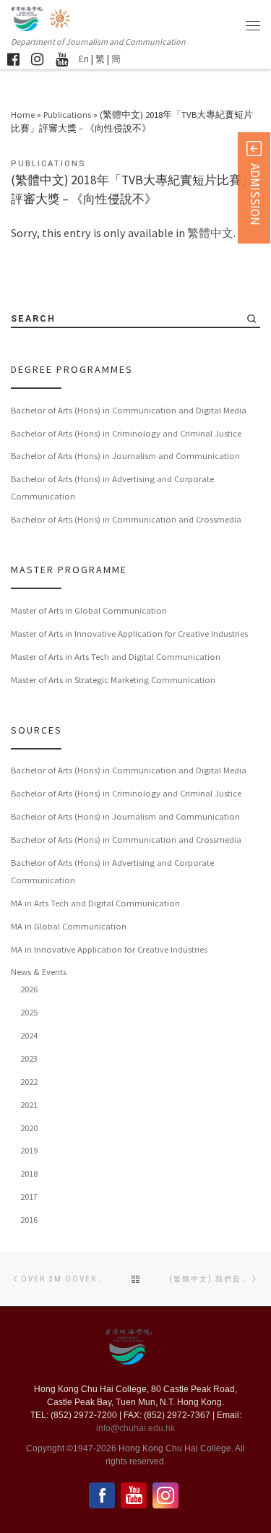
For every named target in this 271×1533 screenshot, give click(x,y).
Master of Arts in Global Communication (89, 610)
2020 (29, 1127)
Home (23, 114)
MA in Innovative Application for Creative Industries (109, 949)
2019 (29, 1150)
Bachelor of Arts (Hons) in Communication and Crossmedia (126, 519)
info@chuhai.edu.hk (135, 1428)
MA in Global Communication (68, 926)
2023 (29, 1058)
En (84, 59)
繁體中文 (210, 233)
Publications (67, 114)
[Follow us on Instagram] (37, 59)
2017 (29, 1196)
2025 (29, 1012)
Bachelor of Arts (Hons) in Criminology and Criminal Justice (126, 433)
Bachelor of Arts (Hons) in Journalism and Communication (125, 455)
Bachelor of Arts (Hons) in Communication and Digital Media (128, 410)
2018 (29, 1173)
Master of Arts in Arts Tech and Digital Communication (115, 656)
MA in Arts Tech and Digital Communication (95, 903)
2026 (29, 989)
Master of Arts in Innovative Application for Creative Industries (129, 633)
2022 (29, 1081)
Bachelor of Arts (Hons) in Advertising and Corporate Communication (112, 487)
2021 (29, 1104)
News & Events (38, 971)
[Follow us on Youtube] (62, 59)
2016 (29, 1219)
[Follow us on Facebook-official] (13, 59)
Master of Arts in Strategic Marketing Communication (113, 679)
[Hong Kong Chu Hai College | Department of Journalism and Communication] (61, 17)
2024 (29, 1035)
